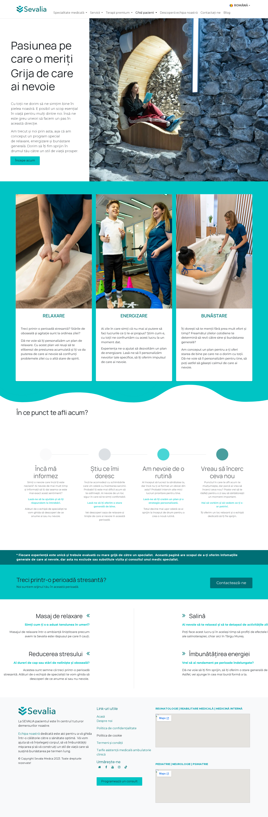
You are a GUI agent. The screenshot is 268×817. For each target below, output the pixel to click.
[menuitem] (70, 12)
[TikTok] (126, 767)
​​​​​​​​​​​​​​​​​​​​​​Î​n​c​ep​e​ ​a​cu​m (25, 160)
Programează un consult (119, 781)
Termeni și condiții (110, 743)
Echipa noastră (29, 733)
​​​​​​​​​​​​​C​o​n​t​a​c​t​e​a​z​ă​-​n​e (231, 583)
